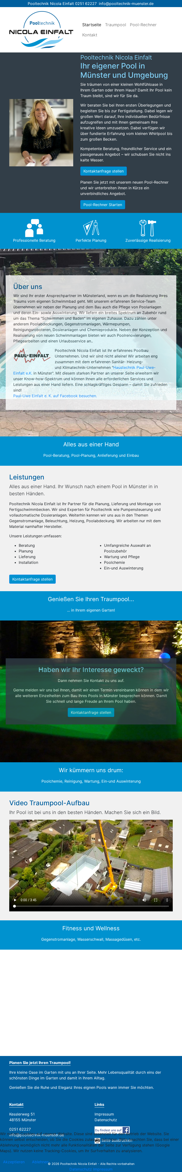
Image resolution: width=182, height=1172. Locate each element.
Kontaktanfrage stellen (103, 171)
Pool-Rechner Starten (102, 204)
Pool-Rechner (143, 24)
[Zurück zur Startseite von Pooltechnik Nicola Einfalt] (41, 29)
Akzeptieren (14, 1161)
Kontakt (89, 34)
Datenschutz (106, 1119)
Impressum (104, 1114)
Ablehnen (40, 1161)
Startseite (91, 24)
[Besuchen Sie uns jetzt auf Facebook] (112, 1129)
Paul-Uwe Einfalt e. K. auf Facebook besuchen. (55, 395)
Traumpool (115, 24)
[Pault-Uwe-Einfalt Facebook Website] (97, 395)
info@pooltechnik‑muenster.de (126, 3)
